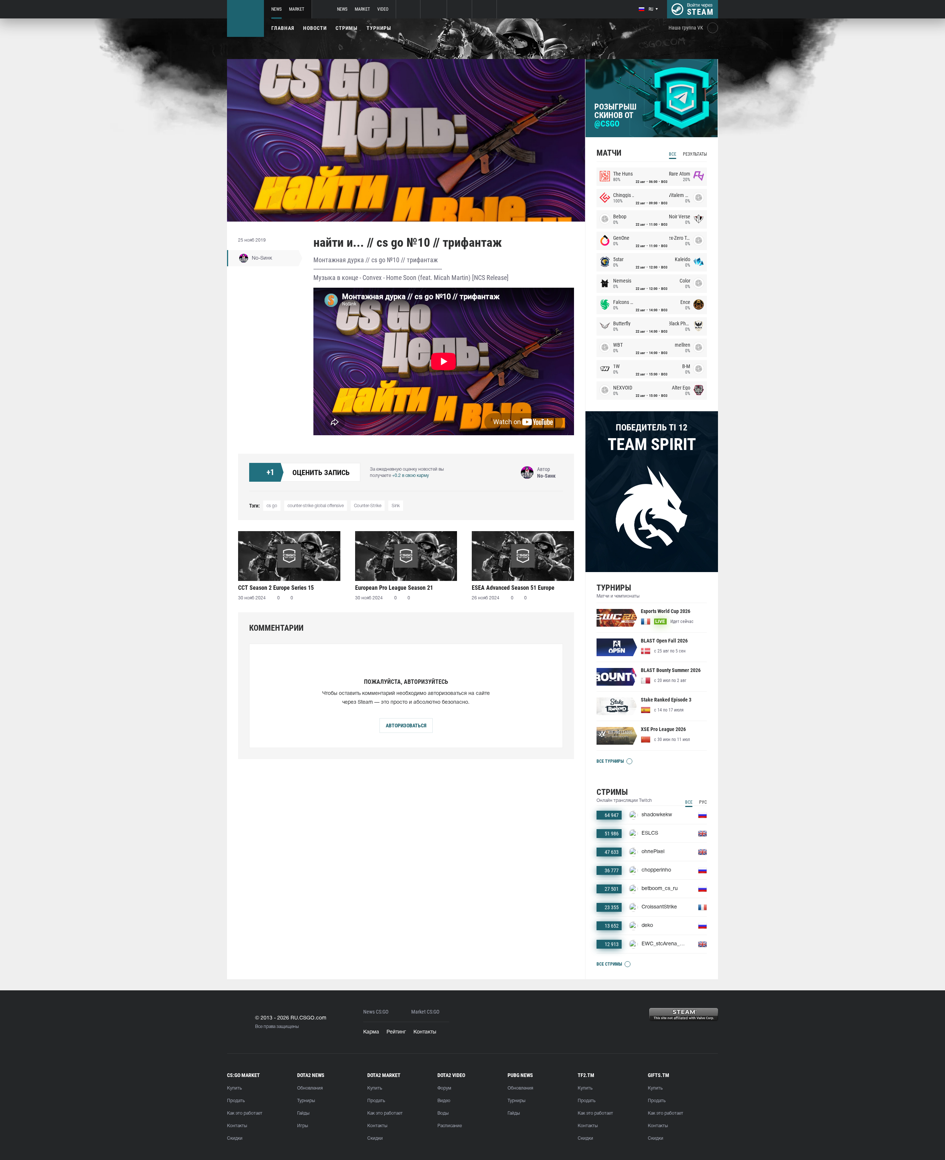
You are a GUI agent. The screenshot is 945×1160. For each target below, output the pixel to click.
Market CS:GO (425, 1012)
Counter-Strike (367, 506)
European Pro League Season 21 (394, 587)
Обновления (310, 1088)
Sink (396, 506)
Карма (371, 1032)
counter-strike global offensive (316, 506)
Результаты (695, 154)
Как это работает (244, 1113)
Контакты (424, 1032)
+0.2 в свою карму (410, 476)
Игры (302, 1126)
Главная (282, 28)
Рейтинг (396, 1032)
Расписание (449, 1126)
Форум (444, 1088)
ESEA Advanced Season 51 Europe (513, 587)
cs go (272, 506)
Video (382, 9)
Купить (234, 1088)
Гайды (303, 1113)
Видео (443, 1101)
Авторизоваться (406, 725)
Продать (236, 1101)
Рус (703, 802)
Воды (443, 1113)
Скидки (235, 1138)
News (276, 9)
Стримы (347, 28)
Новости (315, 28)
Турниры (379, 28)
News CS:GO (375, 1012)
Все (672, 154)
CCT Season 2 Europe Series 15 (276, 587)
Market (296, 9)
